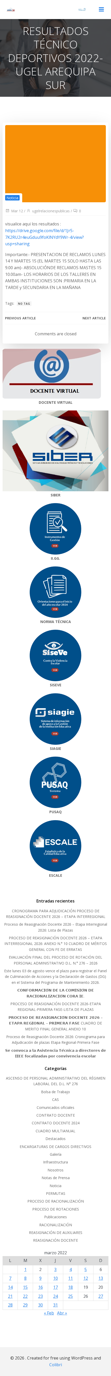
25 (70, 1296)
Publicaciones (55, 1216)
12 (85, 1278)
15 (25, 1287)
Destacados (55, 1138)
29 (25, 1305)
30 (40, 1305)
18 (70, 1287)
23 (40, 1296)
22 (25, 1296)
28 (10, 1305)
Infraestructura (55, 1162)
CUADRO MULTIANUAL (55, 1130)
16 (40, 1287)
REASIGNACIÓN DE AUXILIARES (55, 1232)
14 (10, 1287)
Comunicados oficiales (55, 1107)
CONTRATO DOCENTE (55, 1115)
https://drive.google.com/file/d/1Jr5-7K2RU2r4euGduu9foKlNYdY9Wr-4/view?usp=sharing (44, 237)
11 (70, 1278)
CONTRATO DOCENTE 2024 (56, 1122)
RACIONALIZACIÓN (55, 1224)
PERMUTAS (55, 1193)
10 (55, 1278)
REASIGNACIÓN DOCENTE (55, 1240)
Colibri (55, 1365)
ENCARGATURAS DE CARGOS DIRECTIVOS (55, 1146)
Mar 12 (17, 210)
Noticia (12, 197)
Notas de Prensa (56, 1177)
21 (10, 1296)
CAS (55, 1099)
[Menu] (101, 9)
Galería (55, 1154)
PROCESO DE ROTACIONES (55, 1209)
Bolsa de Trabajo (55, 1091)
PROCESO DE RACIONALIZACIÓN (55, 1201)
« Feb (49, 1313)
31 (55, 1305)
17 (55, 1287)
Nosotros (55, 1170)
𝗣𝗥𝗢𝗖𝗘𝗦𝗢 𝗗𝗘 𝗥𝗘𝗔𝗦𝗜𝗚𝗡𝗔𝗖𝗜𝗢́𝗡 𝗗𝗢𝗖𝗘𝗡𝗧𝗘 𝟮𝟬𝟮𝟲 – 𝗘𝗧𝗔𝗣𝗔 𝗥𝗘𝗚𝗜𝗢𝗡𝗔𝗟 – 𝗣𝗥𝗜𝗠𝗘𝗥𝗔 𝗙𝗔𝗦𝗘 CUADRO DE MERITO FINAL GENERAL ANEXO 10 (56, 1023)
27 (100, 1296)
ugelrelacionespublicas (51, 210)
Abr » (62, 1313)
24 (55, 1296)
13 (100, 1278)
